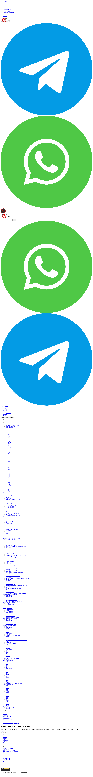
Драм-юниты (8, 603)
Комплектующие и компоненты (10, 618)
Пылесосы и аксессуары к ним (12, 512)
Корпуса (7, 636)
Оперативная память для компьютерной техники (16, 640)
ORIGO (7, 698)
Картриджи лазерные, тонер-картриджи (14, 605)
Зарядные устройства (10, 503)
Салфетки (8, 648)
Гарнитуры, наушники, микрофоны (13, 499)
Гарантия (5, 737)
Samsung (7, 678)
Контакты (5, 16)
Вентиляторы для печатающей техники (14, 552)
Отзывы (5, 3)
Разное (7, 522)
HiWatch (7, 533)
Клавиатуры (8, 634)
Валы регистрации (10, 548)
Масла (7, 644)
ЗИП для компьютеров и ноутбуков (10, 594)
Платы (7, 641)
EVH (9, 433)
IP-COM (7, 534)
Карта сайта (5, 743)
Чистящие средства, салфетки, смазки (14, 515)
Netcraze (7, 696)
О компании (5, 6)
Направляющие (9, 563)
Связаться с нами (6, 741)
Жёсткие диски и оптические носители (11, 538)
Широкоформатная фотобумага (12, 529)
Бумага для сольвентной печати (12, 517)
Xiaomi (7, 705)
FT (8, 455)
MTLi (9, 488)
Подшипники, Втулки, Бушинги (13, 568)
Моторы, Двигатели (10, 561)
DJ (8, 450)
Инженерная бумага (10, 520)
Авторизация (8, 413)
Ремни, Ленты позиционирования (13, 573)
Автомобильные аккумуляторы (12, 425)
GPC (9, 473)
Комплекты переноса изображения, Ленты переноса (17, 555)
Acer (7, 651)
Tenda (7, 536)
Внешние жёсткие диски (11, 539)
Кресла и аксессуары (10, 507)
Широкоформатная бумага (11, 528)
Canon (7, 664)
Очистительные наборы (11, 564)
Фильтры (7, 587)
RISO (7, 676)
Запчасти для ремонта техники (9, 545)
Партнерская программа (8, 13)
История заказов (6, 718)
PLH (9, 463)
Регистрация (8, 411)
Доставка (5, 7)
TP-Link (7, 537)
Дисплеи (7, 632)
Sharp (7, 680)
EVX (9, 434)
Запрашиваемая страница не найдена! (11, 723)
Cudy (7, 686)
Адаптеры (8, 493)
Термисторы (8, 580)
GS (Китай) (10, 448)
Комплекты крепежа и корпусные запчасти (15, 635)
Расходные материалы (8, 660)
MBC (9, 483)
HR (9, 437)
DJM (9, 452)
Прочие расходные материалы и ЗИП (14, 683)
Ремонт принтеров (7, 753)
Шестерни (8, 589)
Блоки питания (9, 596)
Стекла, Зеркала (9, 579)
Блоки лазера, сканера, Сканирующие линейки (16, 546)
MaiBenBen (8, 656)
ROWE (7, 677)
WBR (7, 465)
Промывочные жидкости (11, 646)
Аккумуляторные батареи (8, 424)
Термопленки (8, 581)
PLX (9, 464)
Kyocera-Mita (11, 604)
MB (9, 482)
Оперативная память (10, 621)
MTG (9, 487)
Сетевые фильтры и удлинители (12, 513)
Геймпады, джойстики (10, 500)
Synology (7, 700)
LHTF (9, 458)
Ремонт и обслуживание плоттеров (10, 751)
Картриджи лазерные (7, 608)
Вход (4, 712)
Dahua (7, 531)
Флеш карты (8, 708)
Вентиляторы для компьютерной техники (15, 630)
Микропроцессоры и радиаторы (12, 638)
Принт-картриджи (9, 612)
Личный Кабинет (7, 758)
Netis (7, 697)
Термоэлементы (9, 582)
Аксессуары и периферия (8, 492)
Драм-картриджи (9, 609)
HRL (9, 439)
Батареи (7, 628)
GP (8, 435)
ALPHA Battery (9, 429)
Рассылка (5, 761)
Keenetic (7, 692)
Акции (4, 14)
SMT (9, 489)
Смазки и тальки (9, 649)
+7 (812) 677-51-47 (4, 406)
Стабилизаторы (9, 514)
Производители (6, 11)
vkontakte (5, 766)
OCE (7, 672)
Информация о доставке (8, 735)
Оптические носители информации (13, 541)
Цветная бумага (9, 526)
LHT (9, 457)
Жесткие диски (9, 633)
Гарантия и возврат (7, 9)
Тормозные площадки (10, 584)
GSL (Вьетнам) (11, 447)
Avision (7, 661)
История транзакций (7, 719)
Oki (6, 673)
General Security (9, 445)
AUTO (9, 467)
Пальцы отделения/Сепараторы (12, 565)
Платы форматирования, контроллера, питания (16, 566)
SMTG (9, 490)
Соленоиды (8, 577)
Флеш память (6, 706)
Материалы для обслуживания (9, 643)
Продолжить (3, 731)
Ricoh (7, 675)
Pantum (7, 674)
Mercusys (7, 693)
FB (8, 431)
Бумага (4, 516)
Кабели (7, 554)
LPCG (9, 459)
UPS (9, 441)
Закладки (5, 717)
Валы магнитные (9, 544)
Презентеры (8, 511)
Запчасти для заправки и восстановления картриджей (14, 542)
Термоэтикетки (9, 524)
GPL (9, 436)
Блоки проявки (9, 547)
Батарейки (8, 497)
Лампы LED (8, 508)
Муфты (7, 562)
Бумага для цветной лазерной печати (14, 519)
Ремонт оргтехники (7, 4)
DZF (9, 468)
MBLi (9, 485)
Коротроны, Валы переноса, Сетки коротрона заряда (17, 556)
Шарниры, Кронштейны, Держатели (13, 588)
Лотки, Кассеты (9, 560)
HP (8, 477)
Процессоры (8, 622)
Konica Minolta (9, 668)
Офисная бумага (9, 521)
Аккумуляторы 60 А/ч (10, 427)
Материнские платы (10, 637)
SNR (7, 699)
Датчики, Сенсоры (10, 553)
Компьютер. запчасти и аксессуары (10, 625)
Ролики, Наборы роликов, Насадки (13, 574)
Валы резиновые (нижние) (11, 549)
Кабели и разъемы (9, 504)
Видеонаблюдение (7, 530)
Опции (7, 659)
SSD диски (8, 619)
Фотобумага (8, 525)
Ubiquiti (7, 704)
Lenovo (7, 654)
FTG (9, 456)
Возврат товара (6, 742)
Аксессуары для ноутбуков (11, 495)
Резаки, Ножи (9, 571)
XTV (9, 444)
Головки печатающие (10, 616)
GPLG (9, 475)
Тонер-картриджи (9, 613)
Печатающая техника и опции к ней (11, 658)
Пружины (8, 569)
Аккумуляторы (9, 595)
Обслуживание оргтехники (9, 748)
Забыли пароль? (6, 715)
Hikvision (7, 532)
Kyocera (7, 669)
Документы (5, 740)
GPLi (9, 476)
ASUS (7, 652)
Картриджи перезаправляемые (12, 617)
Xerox (7, 681)
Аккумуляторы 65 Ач (10, 428)
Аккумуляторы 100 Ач (10, 426)
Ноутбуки (5, 650)
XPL (9, 443)
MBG (9, 484)
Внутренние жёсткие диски (12, 540)
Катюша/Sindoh (9, 682)
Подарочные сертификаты (8, 12)
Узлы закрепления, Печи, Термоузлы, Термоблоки (16, 585)
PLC (9, 461)
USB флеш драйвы (10, 707)
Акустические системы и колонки (13, 496)
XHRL (9, 442)
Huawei (7, 690)
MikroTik (7, 694)
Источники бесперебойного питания (14, 601)
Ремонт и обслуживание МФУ (9, 750)
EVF (9, 469)
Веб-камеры (8, 498)
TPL (9, 440)
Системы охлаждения (10, 597)
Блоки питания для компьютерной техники (15, 629)
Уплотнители (8, 586)
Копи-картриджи (9, 611)
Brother (7, 662)
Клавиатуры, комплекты (11, 505)
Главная (4, 721)
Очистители (8, 645)
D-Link (7, 688)
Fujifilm (7, 666)
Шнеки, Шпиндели (10, 592)
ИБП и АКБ (5, 598)
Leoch (7, 449)
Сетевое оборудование (8, 684)
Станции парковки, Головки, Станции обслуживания (17, 578)
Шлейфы (7, 590)
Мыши (7, 509)
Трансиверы (8, 642)
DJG (9, 451)
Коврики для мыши (10, 506)
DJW (9, 453)
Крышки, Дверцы (9, 558)
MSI (6, 657)
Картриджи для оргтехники (9, 602)
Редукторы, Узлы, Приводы (12, 570)
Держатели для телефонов (11, 501)
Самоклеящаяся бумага (10, 523)
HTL (9, 481)
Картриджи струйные (7, 614)
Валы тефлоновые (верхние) (12, 550)
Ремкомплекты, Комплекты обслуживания (15, 572)
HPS (9, 479)
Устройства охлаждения (11, 624)
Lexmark (7, 670)
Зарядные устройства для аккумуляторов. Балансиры (14, 593)
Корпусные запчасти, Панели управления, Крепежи (17, 557)
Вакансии (5, 739)
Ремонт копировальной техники (10, 752)
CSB (7, 432)
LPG (9, 460)
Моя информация (7, 716)
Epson (7, 665)
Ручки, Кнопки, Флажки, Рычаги (13, 576)
